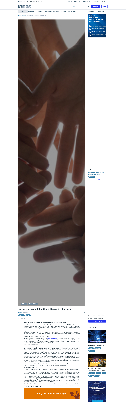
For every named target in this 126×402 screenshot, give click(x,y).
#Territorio (96, 375)
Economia (31, 11)
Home (19, 15)
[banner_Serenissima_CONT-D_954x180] (52, 398)
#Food (90, 375)
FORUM (70, 1)
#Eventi (98, 373)
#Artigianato (91, 176)
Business (39, 11)
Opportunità (91, 11)
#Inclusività (21, 315)
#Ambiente (91, 174)
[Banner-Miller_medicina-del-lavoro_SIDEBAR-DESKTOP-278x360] (97, 37)
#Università (91, 350)
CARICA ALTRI (97, 179)
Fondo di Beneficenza (52, 338)
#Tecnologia (97, 348)
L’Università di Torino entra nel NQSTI (96, 345)
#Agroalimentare (100, 172)
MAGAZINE (77, 1)
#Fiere (103, 373)
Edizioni (23, 11)
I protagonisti (48, 11)
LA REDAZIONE (86, 1)
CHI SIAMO (96, 1)
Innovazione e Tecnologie (59, 11)
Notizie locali (100, 11)
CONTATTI (103, 1)
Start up (70, 11)
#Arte (97, 174)
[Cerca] (88, 6)
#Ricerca (91, 348)
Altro (74, 11)
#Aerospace (91, 172)
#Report (28, 315)
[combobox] (80, 6)
